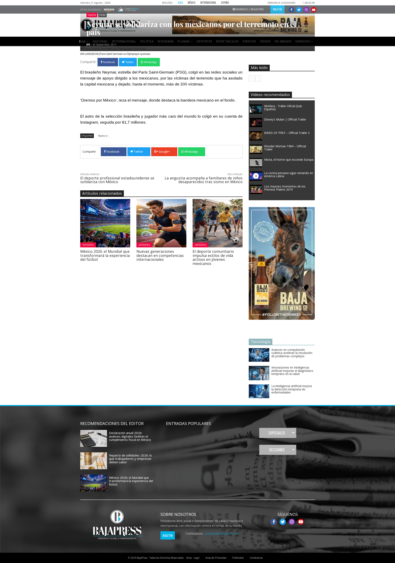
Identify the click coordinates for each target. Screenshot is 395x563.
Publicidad (238, 557)
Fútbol (102, 14)
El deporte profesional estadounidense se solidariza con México (117, 180)
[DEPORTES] (116, 223)
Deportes (92, 14)
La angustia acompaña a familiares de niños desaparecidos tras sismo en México (204, 180)
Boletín (168, 535)
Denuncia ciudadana (281, 3)
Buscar (310, 3)
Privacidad (215, 557)
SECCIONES (277, 449)
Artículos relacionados (102, 193)
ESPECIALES (277, 432)
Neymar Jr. (103, 135)
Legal (192, 557)
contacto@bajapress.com (221, 533)
